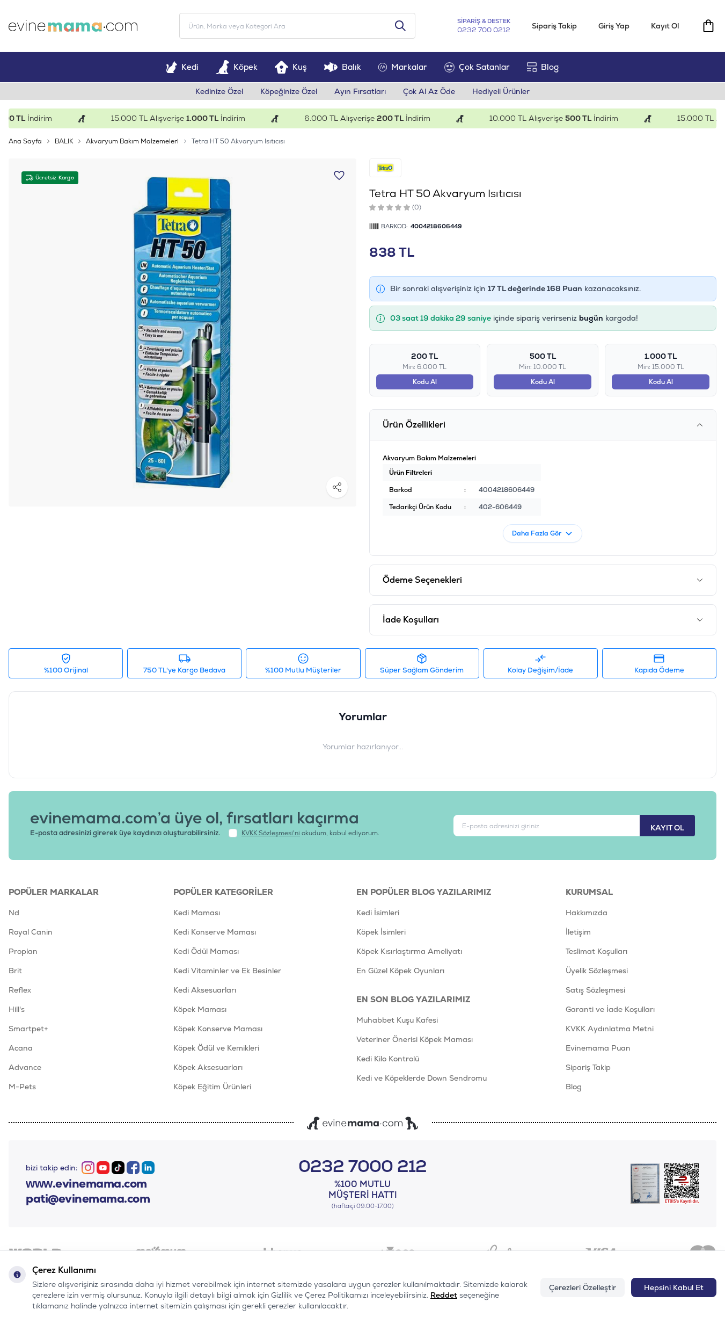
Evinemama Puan (598, 1048)
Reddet (443, 1295)
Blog (550, 67)
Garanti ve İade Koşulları (610, 1009)
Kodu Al (425, 382)
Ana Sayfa (25, 141)
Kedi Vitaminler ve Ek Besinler (227, 970)
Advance (25, 1067)
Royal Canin (31, 932)
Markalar (409, 67)
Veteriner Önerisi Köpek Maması (414, 1039)
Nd (14, 912)
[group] (182, 332)
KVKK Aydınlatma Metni (610, 1028)
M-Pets (22, 1086)
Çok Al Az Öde (429, 91)
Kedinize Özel (219, 91)
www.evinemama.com (86, 1183)
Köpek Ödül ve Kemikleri (216, 1048)
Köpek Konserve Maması (217, 1028)
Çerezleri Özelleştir (582, 1287)
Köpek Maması (199, 1009)
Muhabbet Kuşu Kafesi (397, 1020)
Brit (15, 970)
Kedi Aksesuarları (204, 990)
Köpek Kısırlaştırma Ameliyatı (409, 951)
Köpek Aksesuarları (208, 1067)
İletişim (578, 932)
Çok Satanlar (484, 67)
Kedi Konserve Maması (214, 932)
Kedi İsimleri (377, 912)
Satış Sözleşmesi (595, 990)
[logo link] (73, 26)
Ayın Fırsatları (360, 91)
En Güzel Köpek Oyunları (400, 970)
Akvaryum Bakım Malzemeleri (132, 141)
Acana (21, 1048)
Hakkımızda (586, 912)
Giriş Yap (613, 26)
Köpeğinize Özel (288, 91)
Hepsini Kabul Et (674, 1287)
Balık (351, 67)
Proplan (23, 951)
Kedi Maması (196, 912)
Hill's (17, 1009)
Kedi (190, 67)
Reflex (20, 990)
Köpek (245, 67)
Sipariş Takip (554, 26)
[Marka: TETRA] (385, 167)
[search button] (400, 26)
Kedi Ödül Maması (206, 951)
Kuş (299, 67)
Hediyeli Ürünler (501, 91)
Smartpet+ (28, 1028)
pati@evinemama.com (88, 1198)
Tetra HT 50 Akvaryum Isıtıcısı (238, 141)
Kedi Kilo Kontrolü (387, 1058)
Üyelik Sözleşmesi (597, 970)
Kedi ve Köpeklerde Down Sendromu (421, 1078)
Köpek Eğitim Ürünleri (212, 1086)
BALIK (64, 141)
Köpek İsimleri (381, 932)
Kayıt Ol (665, 26)
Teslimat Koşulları (596, 951)
